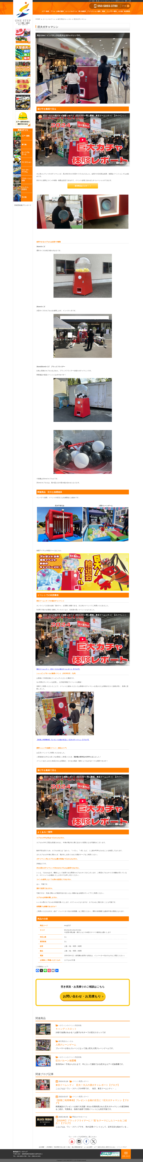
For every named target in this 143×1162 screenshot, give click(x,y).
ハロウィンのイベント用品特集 (70, 1025)
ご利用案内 (49, 1147)
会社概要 (41, 1147)
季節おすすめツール (79, 1117)
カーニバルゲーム (71, 11)
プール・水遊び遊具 (57, 11)
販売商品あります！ (82, 186)
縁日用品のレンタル (65, 1041)
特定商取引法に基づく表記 (62, 1147)
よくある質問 (88, 1147)
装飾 (103, 11)
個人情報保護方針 (77, 1147)
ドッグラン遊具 (112, 11)
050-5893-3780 (107, 5)
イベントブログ (122, 1147)
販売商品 (127, 11)
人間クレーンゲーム (106, 505)
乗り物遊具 (82, 11)
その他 (120, 11)
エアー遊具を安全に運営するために (105, 1147)
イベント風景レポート (80, 1081)
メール (124, 6)
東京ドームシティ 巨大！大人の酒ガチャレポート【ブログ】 (58, 669)
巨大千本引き (59, 505)
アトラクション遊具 (93, 11)
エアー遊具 (45, 11)
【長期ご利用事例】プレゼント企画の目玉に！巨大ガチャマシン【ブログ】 (62, 740)
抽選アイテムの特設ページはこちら (48, 550)
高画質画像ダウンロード (22, 205)
